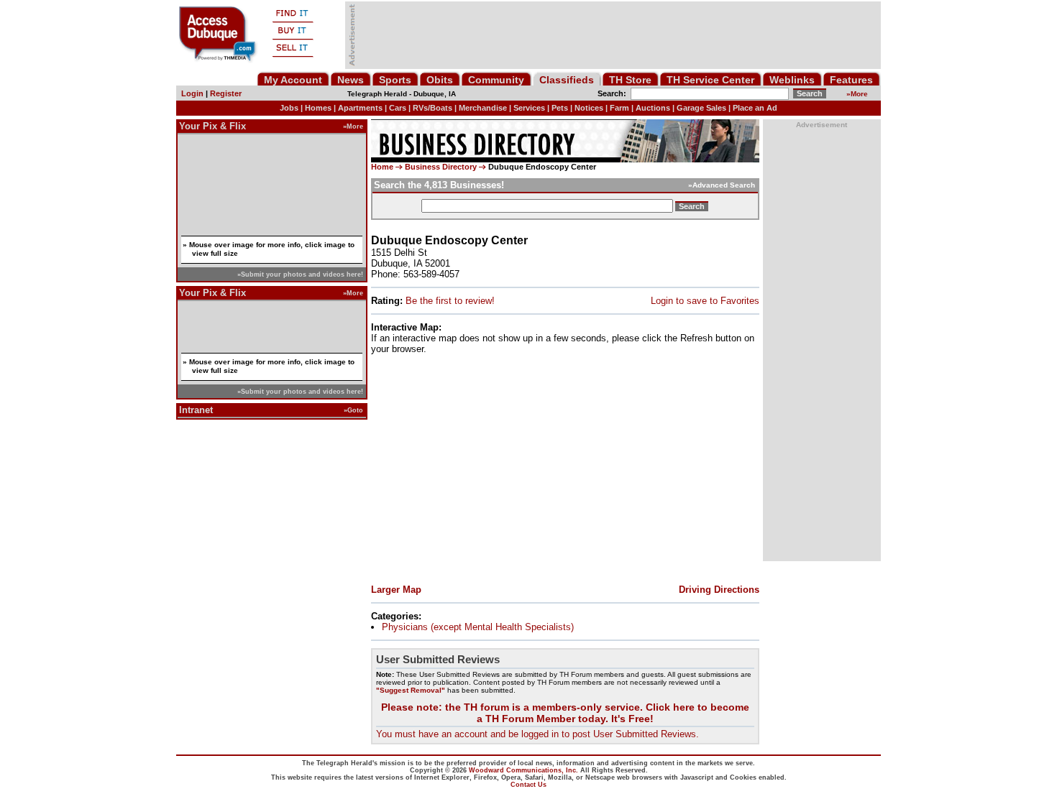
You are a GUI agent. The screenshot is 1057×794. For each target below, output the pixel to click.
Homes (318, 107)
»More (353, 126)
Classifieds (566, 80)
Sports (395, 80)
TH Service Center (710, 80)
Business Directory (441, 166)
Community (496, 80)
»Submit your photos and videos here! (300, 274)
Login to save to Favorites (705, 300)
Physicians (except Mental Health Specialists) (478, 627)
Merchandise (483, 107)
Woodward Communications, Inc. (523, 770)
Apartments (360, 107)
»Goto (353, 410)
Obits (439, 80)
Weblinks (792, 80)
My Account (293, 80)
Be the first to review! (450, 300)
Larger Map (396, 589)
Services (529, 107)
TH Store (630, 80)
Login (192, 93)
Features (851, 80)
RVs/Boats (432, 107)
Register (226, 93)
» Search (721, 185)
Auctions (653, 107)
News (350, 80)
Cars (397, 107)
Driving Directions (719, 589)
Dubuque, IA (434, 94)
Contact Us (528, 784)
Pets (560, 107)
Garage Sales (701, 107)
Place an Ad (755, 107)
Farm (619, 107)
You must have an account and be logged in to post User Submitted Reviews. (537, 734)
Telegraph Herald (377, 94)
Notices (589, 107)
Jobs (289, 107)
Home (382, 166)
